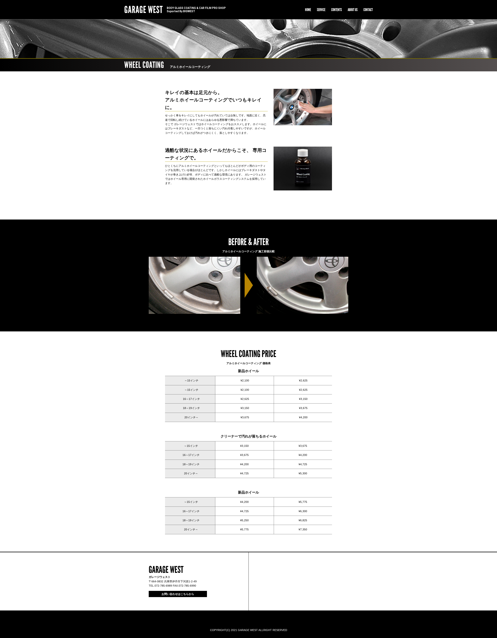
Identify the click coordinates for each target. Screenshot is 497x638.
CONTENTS (336, 9)
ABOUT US (353, 9)
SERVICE (321, 9)
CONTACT (368, 9)
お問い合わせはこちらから (178, 594)
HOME (308, 9)
